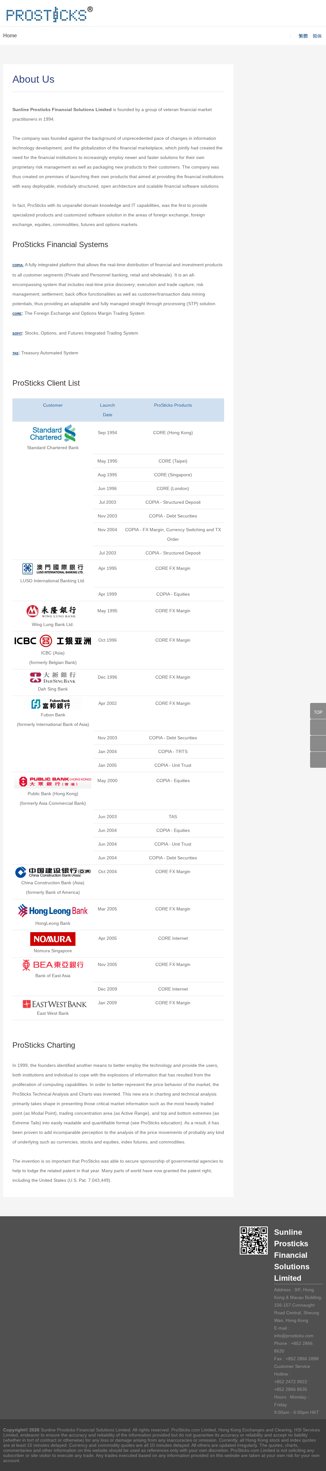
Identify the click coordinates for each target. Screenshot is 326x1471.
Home (10, 35)
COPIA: (18, 265)
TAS (15, 353)
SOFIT (17, 333)
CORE (17, 313)
